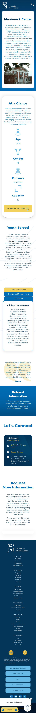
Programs (18, 573)
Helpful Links (18, 598)
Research (18, 579)
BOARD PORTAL (18, 690)
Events (18, 621)
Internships (18, 605)
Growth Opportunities (17, 607)
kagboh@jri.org (17, 452)
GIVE (18, 679)
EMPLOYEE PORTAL (18, 685)
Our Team (18, 561)
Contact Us (18, 644)
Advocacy (18, 575)
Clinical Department (18, 290)
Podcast (18, 617)
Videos (18, 628)
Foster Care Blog (18, 626)
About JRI (18, 558)
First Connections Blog (18, 624)
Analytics (18, 577)
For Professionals (18, 591)
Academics (18, 298)
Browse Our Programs (18, 668)
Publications (18, 630)
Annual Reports (17, 565)
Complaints (18, 640)
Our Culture (18, 563)
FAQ (18, 638)
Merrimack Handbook (16, 209)
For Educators (18, 595)
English (9, 709)
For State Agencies (18, 593)
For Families (17, 589)
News (18, 619)
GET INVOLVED (18, 673)
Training (18, 581)
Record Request (18, 642)
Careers (18, 610)
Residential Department (18, 294)
